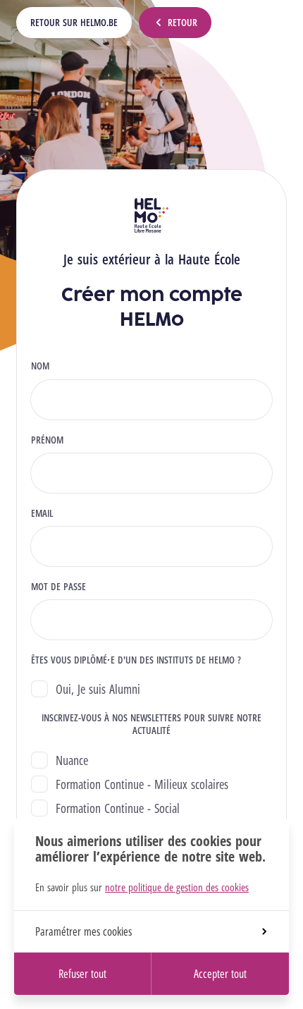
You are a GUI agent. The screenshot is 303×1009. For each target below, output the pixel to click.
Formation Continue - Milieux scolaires (142, 784)
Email (42, 513)
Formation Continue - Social (118, 808)
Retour (182, 22)
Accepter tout (220, 974)
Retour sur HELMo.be (74, 22)
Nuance (72, 760)
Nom (40, 366)
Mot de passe (58, 586)
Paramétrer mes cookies (83, 931)
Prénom (47, 440)
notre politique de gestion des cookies (177, 887)
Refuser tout (82, 974)
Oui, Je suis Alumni (98, 689)
